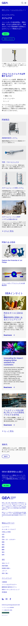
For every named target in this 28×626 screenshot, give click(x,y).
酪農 (3, 547)
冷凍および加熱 (6, 532)
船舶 (3, 542)
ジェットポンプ (15, 105)
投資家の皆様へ (6, 568)
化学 (3, 534)
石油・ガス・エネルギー (9, 539)
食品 (3, 552)
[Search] (22, 3)
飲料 (3, 554)
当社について (5, 563)
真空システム (5, 10)
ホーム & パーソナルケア (9, 529)
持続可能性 (5, 566)
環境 (3, 537)
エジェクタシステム (17, 10)
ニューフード (5, 527)
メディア (4, 571)
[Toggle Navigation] (25, 3)
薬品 (3, 544)
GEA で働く (5, 573)
